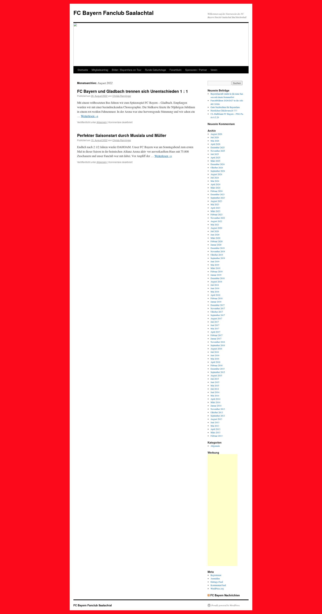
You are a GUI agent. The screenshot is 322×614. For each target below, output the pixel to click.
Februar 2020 (216, 241)
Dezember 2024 (218, 164)
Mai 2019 (215, 264)
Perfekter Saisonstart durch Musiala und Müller (121, 135)
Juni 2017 (215, 325)
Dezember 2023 (218, 194)
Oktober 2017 (217, 311)
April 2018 (215, 294)
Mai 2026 (215, 140)
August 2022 (216, 221)
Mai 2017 (215, 328)
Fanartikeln (175, 70)
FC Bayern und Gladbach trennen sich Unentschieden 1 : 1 (132, 91)
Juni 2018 (215, 288)
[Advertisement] (222, 510)
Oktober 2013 (217, 412)
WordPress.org (217, 588)
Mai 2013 (215, 425)
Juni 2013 (215, 422)
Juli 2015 (215, 378)
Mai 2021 (215, 224)
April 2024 (215, 184)
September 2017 (218, 315)
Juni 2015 (215, 382)
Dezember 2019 (218, 247)
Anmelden (215, 578)
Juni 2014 (215, 392)
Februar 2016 (216, 365)
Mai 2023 (215, 204)
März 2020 (215, 237)
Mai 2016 (215, 358)
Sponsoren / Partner (196, 70)
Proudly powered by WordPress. (225, 605)
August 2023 (216, 201)
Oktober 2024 (217, 167)
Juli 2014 (215, 388)
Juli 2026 (215, 137)
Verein (214, 70)
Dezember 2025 (218, 147)
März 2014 (215, 402)
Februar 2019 (216, 271)
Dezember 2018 (218, 278)
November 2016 (218, 341)
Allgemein (102, 122)
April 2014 (215, 398)
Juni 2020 (215, 234)
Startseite (83, 70)
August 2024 (216, 174)
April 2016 (215, 361)
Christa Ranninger (121, 95)
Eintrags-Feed (217, 581)
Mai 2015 (215, 385)
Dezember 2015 (218, 368)
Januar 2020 (216, 244)
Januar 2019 (216, 274)
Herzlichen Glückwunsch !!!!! (224, 110)
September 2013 (218, 415)
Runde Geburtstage (155, 70)
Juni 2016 (215, 355)
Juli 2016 (215, 351)
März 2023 (215, 211)
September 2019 (218, 258)
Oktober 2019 (217, 254)
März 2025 (215, 160)
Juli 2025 (215, 154)
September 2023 (218, 197)
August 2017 (216, 318)
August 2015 (216, 375)
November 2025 (218, 150)
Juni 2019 (215, 261)
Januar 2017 (216, 338)
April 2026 (215, 144)
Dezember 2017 (218, 304)
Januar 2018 (216, 301)
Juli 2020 (215, 231)
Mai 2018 (215, 291)
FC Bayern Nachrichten (225, 595)
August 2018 (216, 281)
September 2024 (218, 170)
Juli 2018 (215, 284)
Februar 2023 (216, 214)
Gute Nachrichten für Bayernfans (225, 107)
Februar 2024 (216, 190)
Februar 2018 (216, 298)
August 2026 (216, 133)
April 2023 (215, 207)
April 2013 (215, 429)
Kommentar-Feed (218, 585)
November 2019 (218, 251)
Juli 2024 (215, 177)
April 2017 (215, 331)
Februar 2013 (216, 435)
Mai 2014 (215, 395)
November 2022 (218, 217)
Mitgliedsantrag (100, 70)
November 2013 (218, 408)
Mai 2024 (215, 180)
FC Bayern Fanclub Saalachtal (113, 13)
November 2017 (218, 308)
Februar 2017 (216, 335)
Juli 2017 (215, 321)
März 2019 (215, 268)
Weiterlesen (89, 116)
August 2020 (216, 227)
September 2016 (218, 345)
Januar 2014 (216, 405)
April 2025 (215, 157)
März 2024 (215, 187)
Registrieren (216, 575)
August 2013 (216, 418)
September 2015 (218, 372)
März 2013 (215, 432)
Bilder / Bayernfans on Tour (126, 70)
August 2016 (216, 348)
